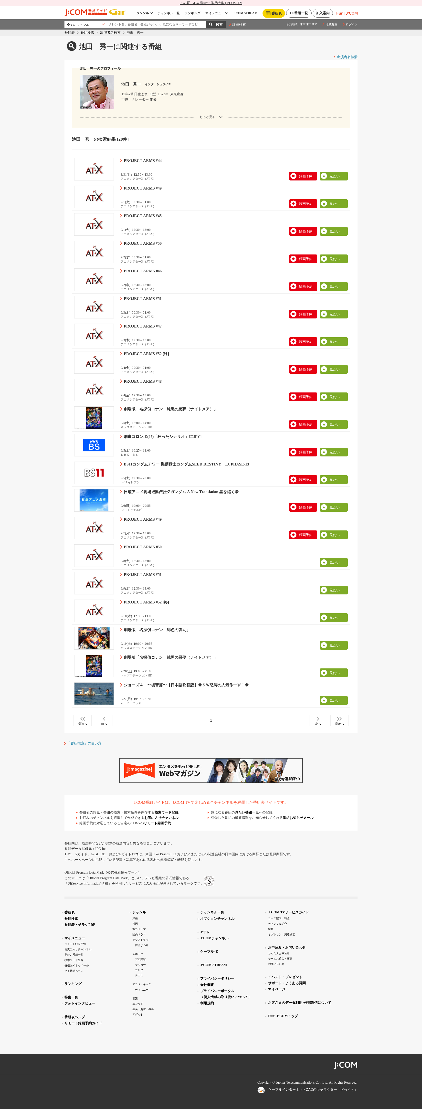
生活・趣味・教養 (143, 1009)
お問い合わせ (276, 963)
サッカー (140, 964)
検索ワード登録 (167, 812)
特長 (271, 929)
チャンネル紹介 (277, 923)
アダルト (137, 1014)
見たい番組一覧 (73, 954)
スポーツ (137, 953)
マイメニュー (214, 13)
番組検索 (87, 32)
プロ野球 (140, 959)
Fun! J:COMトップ (283, 1016)
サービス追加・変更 (280, 958)
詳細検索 (239, 24)
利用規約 (207, 1003)
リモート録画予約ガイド (83, 1023)
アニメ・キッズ (141, 984)
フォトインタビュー (79, 1003)
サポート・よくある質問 (287, 983)
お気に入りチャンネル (161, 818)
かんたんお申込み (279, 953)
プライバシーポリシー (217, 978)
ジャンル (142, 13)
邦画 (135, 923)
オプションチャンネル (217, 918)
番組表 (69, 32)
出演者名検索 (110, 32)
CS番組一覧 (299, 13)
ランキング (192, 13)
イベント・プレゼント (285, 977)
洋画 (135, 918)
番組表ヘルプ (74, 1017)
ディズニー (141, 989)
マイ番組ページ (73, 970)
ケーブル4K (209, 951)
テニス (139, 975)
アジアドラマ (140, 939)
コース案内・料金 (279, 918)
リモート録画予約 (157, 823)
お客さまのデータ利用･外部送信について (299, 1002)
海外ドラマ (139, 929)
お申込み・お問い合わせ (287, 947)
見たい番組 (243, 812)
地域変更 (331, 24)
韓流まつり (141, 945)
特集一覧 (71, 997)
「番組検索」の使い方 (84, 743)
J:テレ (205, 932)
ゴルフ (139, 970)
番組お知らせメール (298, 818)
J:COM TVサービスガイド (288, 912)
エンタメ (137, 1003)
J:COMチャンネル (214, 938)
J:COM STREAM (245, 13)
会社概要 (207, 985)
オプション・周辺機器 (281, 934)
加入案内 (323, 13)
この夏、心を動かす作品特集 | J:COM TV (211, 3)
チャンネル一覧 (169, 13)
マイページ (276, 989)
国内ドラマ (139, 934)
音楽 (135, 998)
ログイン (352, 24)
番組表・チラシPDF (79, 925)
